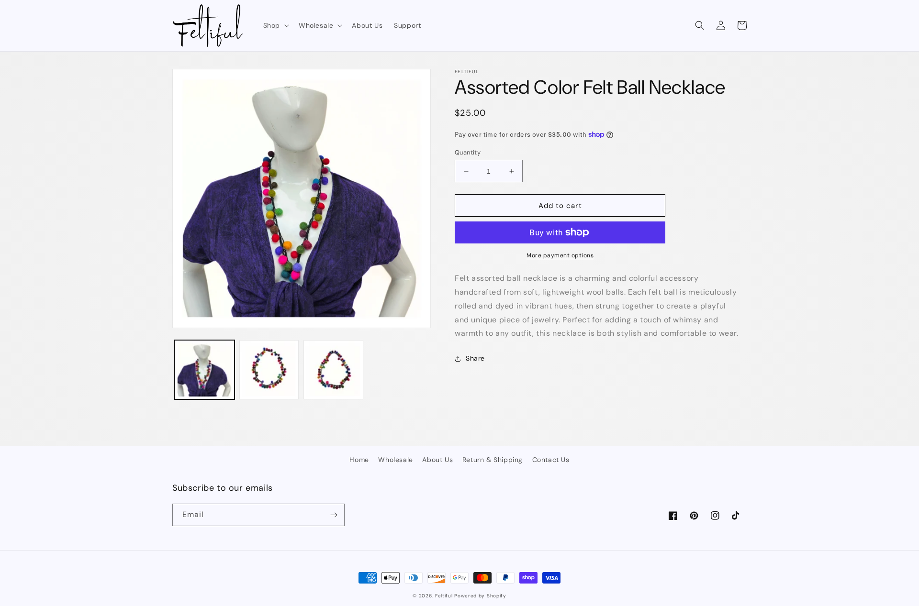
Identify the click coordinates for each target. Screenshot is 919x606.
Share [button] (475, 358)
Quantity (468, 152)
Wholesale (395, 459)
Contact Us (551, 459)
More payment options (560, 255)
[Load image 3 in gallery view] (333, 370)
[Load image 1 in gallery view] (205, 370)
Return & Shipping (492, 459)
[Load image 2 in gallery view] (269, 370)
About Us (437, 459)
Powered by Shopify (480, 596)
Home (359, 459)
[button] (275, 25)
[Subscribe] (333, 515)
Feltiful (444, 596)
